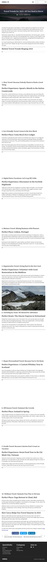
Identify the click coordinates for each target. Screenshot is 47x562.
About (3, 549)
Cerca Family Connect (7, 550)
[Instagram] (33, 547)
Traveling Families (6, 552)
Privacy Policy (19, 547)
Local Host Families (6, 553)
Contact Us (4, 547)
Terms (18, 549)
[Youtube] (31, 547)
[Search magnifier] (45, 2)
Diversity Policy (20, 550)
